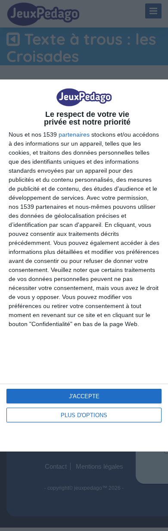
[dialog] (84, 265)
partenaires (74, 134)
